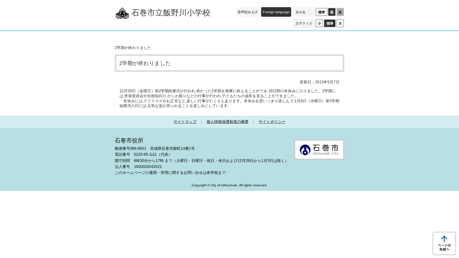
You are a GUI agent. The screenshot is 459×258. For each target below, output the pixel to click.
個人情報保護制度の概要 (228, 122)
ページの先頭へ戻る (444, 243)
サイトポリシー (272, 122)
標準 (321, 12)
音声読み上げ (248, 12)
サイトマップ (185, 122)
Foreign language (276, 12)
